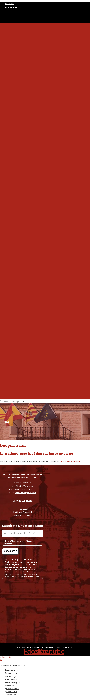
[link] (23, 401)
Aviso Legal (23, 509)
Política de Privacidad (22, 512)
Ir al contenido (5, 657)
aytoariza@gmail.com (13, 7)
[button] (1, 660)
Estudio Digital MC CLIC (65, 647)
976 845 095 (9, 4)
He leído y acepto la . (18, 542)
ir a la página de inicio (70, 461)
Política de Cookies (22, 515)
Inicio (7, 421)
